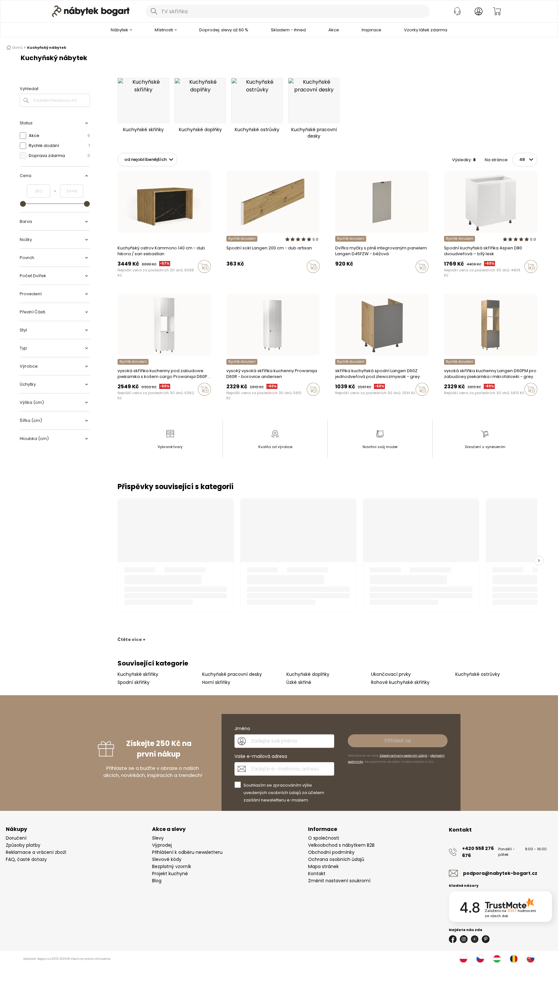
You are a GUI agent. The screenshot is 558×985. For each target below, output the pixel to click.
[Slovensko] (530, 959)
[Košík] (497, 11)
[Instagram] (464, 939)
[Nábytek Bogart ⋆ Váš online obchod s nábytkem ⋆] (90, 11)
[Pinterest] (486, 939)
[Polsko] (463, 959)
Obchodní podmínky (331, 852)
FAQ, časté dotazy (26, 859)
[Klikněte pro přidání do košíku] (204, 266)
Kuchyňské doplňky (307, 674)
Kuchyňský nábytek (46, 47)
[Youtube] (475, 939)
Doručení (16, 838)
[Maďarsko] (497, 959)
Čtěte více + (132, 639)
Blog (156, 880)
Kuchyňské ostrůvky (477, 674)
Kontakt (317, 873)
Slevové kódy (166, 859)
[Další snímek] (539, 560)
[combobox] (288, 11)
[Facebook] (453, 939)
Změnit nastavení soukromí (339, 880)
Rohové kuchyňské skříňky (400, 682)
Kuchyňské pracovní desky (232, 674)
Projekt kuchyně (170, 873)
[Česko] (480, 959)
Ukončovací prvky (391, 674)
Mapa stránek (323, 866)
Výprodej (162, 845)
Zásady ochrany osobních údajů (403, 756)
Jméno (242, 728)
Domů (17, 47)
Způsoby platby (23, 845)
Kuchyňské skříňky (138, 674)
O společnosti (323, 838)
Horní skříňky (216, 682)
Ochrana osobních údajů (336, 859)
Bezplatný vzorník (171, 866)
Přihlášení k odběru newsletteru (187, 852)
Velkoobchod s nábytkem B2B (341, 845)
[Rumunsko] (514, 959)
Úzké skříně (298, 682)
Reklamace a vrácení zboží (36, 852)
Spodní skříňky (134, 682)
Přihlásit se (397, 740)
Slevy (158, 838)
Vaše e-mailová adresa (260, 756)
